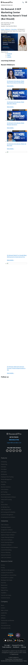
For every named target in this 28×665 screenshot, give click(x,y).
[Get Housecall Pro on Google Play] (18, 640)
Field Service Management (7, 570)
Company (4, 601)
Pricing (3, 567)
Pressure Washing (5, 552)
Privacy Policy (8, 659)
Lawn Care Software (6, 557)
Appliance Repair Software (7, 535)
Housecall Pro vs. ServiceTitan (8, 575)
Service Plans (4, 504)
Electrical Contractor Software (8, 532)
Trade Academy (6, 647)
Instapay (3, 484)
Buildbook (16, 647)
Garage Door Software (7, 530)
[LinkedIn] (13, 450)
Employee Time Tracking (7, 477)
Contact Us (4, 623)
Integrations (4, 587)
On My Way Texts (5, 507)
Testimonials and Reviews (7, 620)
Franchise (3, 582)
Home (2, 29)
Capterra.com (14, 654)
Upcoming (14, 29)
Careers (3, 608)
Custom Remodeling (6, 550)
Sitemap (23, 647)
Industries (4, 521)
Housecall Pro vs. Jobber (7, 577)
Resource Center (7, 561)
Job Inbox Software (6, 494)
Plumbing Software (6, 527)
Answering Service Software (8, 517)
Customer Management (7, 514)
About (2, 605)
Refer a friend (4, 610)
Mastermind (4, 585)
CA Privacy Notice (17, 659)
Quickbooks (4, 474)
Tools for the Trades (6, 595)
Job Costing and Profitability (8, 512)
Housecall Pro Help (17, 645)
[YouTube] (7, 450)
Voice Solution (4, 489)
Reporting (3, 482)
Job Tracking (4, 492)
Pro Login (7, 645)
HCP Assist (3, 472)
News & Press (4, 590)
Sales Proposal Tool (6, 509)
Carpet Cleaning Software (7, 537)
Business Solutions (6, 487)
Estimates (3, 467)
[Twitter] (20, 450)
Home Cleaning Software (7, 542)
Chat (2, 502)
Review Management (6, 479)
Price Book (3, 469)
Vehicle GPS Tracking (6, 499)
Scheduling (4, 461)
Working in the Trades (6, 580)
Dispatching (4, 464)
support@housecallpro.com (14, 442)
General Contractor (6, 555)
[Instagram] (17, 450)
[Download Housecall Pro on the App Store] (8, 640)
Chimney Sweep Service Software (9, 547)
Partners (3, 615)
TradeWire (3, 593)
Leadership (4, 613)
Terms (25, 661)
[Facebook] (10, 450)
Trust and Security (5, 625)
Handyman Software (6, 545)
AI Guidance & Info (5, 628)
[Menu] (26, 2)
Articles (3, 565)
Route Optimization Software (8, 497)
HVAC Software (5, 524)
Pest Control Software (6, 540)
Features (4, 458)
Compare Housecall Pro (7, 572)
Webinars (7, 29)
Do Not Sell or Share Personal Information (12, 661)
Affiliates (3, 618)
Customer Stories (5, 598)
